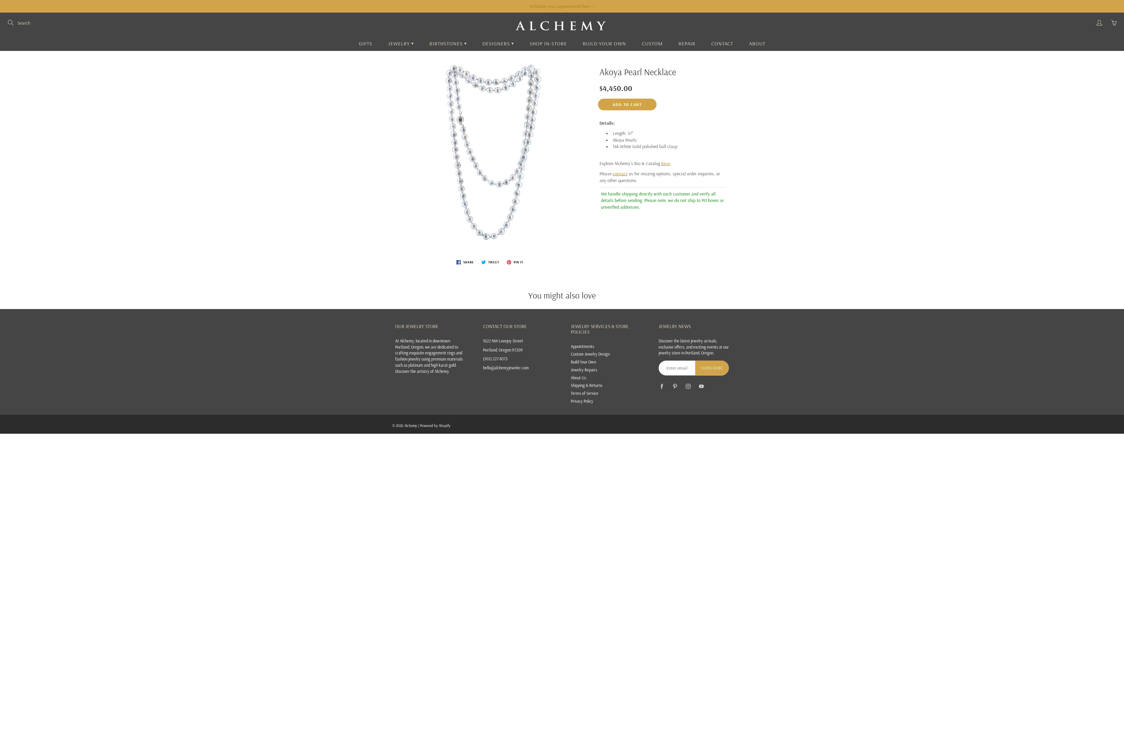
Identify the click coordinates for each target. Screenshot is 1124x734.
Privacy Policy (582, 401)
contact (620, 173)
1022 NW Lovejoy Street (503, 341)
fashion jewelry (408, 359)
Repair (686, 43)
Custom (652, 43)
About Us (578, 377)
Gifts (365, 43)
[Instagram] (688, 386)
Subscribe (712, 368)
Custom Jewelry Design (590, 354)
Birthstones (446, 43)
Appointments (582, 346)
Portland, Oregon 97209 (503, 350)
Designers (496, 43)
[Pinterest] (675, 386)
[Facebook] (662, 386)
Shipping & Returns (586, 385)
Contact (722, 43)
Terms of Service (584, 393)
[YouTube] (701, 386)
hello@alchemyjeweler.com (506, 368)
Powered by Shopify (435, 425)
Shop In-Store (548, 43)
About (757, 43)
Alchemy (410, 425)
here (665, 163)
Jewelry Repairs (584, 370)
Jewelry (399, 43)
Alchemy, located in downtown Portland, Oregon (422, 344)
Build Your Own (604, 43)
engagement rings (440, 353)
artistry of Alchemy (433, 371)
